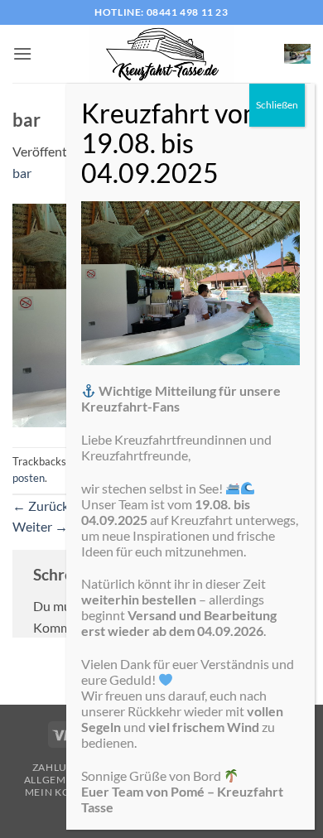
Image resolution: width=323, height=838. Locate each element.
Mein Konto (59, 792)
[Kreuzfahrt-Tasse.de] (161, 54)
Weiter (40, 526)
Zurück (40, 505)
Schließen (277, 105)
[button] (22, 53)
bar (21, 173)
